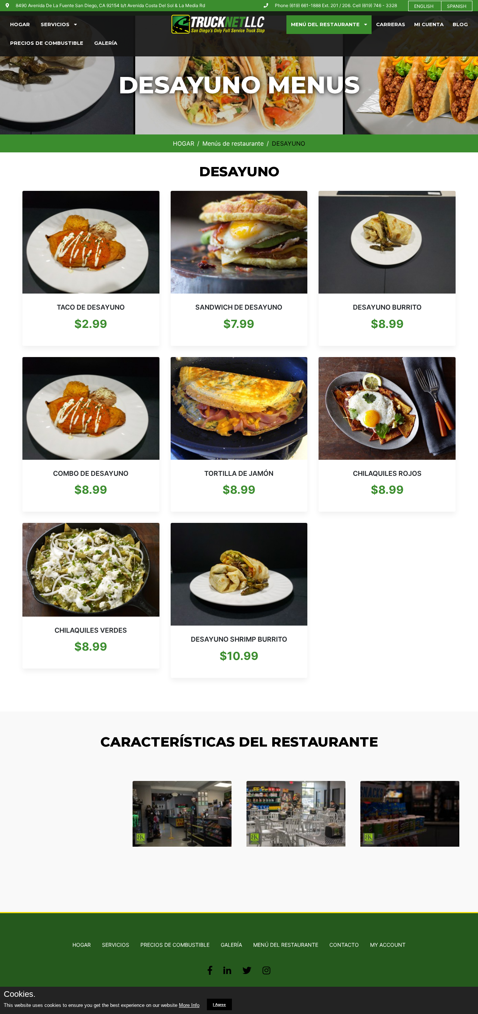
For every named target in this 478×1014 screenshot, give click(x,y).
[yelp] (247, 970)
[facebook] (210, 970)
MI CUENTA (429, 24)
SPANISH (456, 6)
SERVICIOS (57, 24)
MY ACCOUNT (388, 945)
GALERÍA (105, 43)
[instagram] (266, 970)
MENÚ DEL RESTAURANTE (327, 24)
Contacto (344, 945)
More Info (189, 1005)
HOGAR (20, 24)
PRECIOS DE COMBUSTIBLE (46, 43)
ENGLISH (424, 6)
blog (460, 24)
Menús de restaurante (233, 143)
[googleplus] (227, 970)
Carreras (390, 24)
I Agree (219, 1004)
